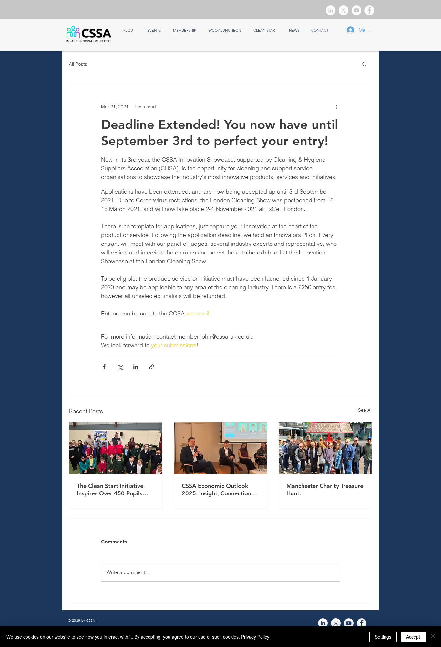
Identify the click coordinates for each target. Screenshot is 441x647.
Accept (413, 636)
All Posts (78, 64)
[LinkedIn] (330, 10)
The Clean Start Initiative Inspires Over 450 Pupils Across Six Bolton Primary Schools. (112, 489)
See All (365, 410)
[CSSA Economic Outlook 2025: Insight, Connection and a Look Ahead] (220, 448)
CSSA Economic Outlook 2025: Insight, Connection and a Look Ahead (216, 489)
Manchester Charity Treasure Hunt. (324, 489)
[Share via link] (152, 367)
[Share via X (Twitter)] (120, 367)
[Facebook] (369, 10)
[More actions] (336, 107)
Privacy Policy (255, 636)
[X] (343, 10)
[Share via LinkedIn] (136, 367)
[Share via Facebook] (104, 367)
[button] (364, 63)
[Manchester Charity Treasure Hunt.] (325, 448)
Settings (383, 636)
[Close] (433, 637)
